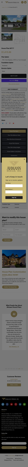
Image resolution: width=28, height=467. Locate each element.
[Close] (24, 159)
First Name (8, 183)
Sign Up (14, 197)
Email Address (9, 189)
